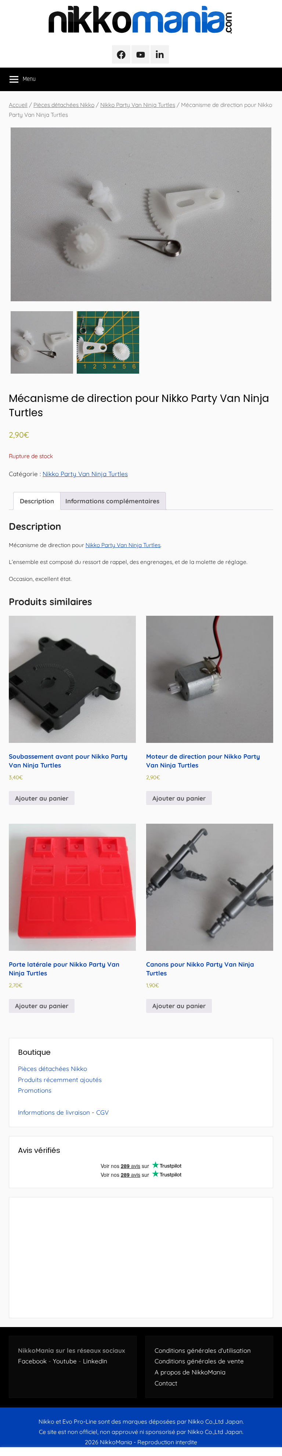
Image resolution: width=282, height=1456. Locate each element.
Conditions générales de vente (199, 1361)
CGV (102, 1112)
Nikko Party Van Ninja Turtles (137, 104)
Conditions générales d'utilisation (203, 1350)
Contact (166, 1383)
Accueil (18, 104)
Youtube (65, 1361)
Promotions (34, 1090)
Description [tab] (37, 501)
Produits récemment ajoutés (60, 1079)
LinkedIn (95, 1361)
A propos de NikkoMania (190, 1372)
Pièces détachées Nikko (63, 104)
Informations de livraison (54, 1112)
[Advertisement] (141, 1257)
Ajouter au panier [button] (41, 798)
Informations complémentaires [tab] (112, 501)
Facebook (32, 1361)
